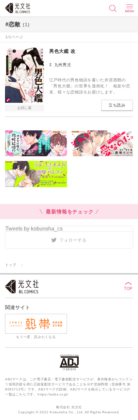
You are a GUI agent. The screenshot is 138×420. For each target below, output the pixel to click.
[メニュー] (129, 8)
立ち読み (117, 105)
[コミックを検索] (113, 8)
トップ (10, 265)
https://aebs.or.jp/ (53, 394)
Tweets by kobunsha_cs (34, 229)
